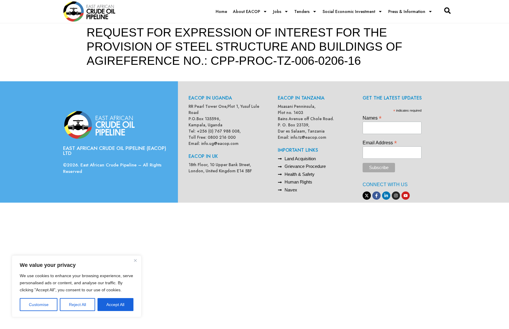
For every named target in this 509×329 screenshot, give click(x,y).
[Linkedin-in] (386, 195)
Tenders (302, 11)
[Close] (135, 260)
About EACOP (246, 11)
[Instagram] (396, 195)
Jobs (277, 11)
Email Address (380, 142)
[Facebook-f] (376, 195)
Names (372, 118)
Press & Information (406, 11)
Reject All (77, 304)
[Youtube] (405, 195)
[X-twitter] (367, 195)
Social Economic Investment (349, 11)
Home (221, 11)
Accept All (115, 304)
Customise (39, 304)
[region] (76, 286)
